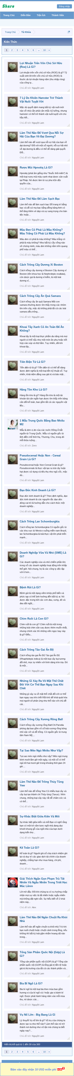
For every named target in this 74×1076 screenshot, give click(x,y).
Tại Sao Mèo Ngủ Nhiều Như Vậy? (41, 750)
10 (44, 50)
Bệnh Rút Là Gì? (30, 587)
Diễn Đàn (26, 15)
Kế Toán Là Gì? (29, 847)
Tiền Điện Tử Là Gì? (32, 361)
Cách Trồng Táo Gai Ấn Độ (37, 649)
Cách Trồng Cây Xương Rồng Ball (41, 719)
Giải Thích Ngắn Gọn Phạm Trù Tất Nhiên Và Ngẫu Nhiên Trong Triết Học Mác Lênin (43, 882)
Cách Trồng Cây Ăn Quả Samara (40, 295)
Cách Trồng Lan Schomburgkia (39, 521)
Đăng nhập (64, 6)
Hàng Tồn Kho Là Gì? (33, 389)
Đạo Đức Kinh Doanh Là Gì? (38, 490)
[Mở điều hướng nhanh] (68, 32)
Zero (34, 445)
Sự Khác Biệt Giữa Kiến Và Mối (40, 816)
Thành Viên (58, 15)
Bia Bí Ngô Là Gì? (31, 983)
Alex (34, 907)
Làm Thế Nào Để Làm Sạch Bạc (40, 198)
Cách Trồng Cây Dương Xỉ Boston (41, 264)
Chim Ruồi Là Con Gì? (34, 618)
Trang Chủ (9, 15)
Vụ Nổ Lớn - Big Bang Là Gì (37, 1014)
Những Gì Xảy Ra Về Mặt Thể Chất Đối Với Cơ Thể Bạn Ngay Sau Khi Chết (41, 684)
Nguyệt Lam (38, 88)
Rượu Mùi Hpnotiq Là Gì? (36, 167)
